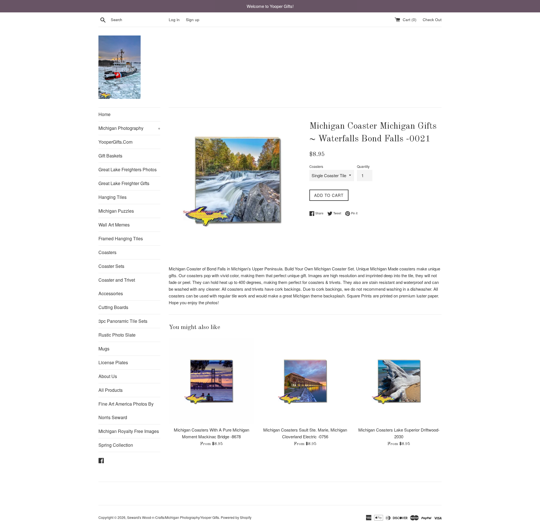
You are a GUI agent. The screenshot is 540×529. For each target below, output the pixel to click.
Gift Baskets (110, 155)
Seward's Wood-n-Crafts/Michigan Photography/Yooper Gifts (173, 517)
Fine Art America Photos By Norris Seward (126, 411)
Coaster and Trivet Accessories (116, 287)
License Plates (113, 362)
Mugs (103, 348)
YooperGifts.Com (115, 142)
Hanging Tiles (112, 197)
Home (104, 114)
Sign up (192, 19)
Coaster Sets (111, 266)
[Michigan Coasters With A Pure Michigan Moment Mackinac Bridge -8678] (211, 380)
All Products (110, 390)
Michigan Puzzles (116, 211)
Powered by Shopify (236, 517)
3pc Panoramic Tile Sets (122, 321)
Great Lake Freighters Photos (127, 169)
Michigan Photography (129, 128)
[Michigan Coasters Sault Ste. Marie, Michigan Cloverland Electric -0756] (305, 380)
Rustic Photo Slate (117, 335)
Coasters (107, 252)
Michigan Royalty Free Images (128, 431)
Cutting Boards (113, 307)
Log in (174, 19)
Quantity (363, 166)
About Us (107, 376)
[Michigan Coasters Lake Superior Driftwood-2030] (399, 380)
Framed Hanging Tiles (120, 238)
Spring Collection (115, 445)
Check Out (432, 19)
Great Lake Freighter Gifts (123, 183)
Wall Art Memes (114, 224)
